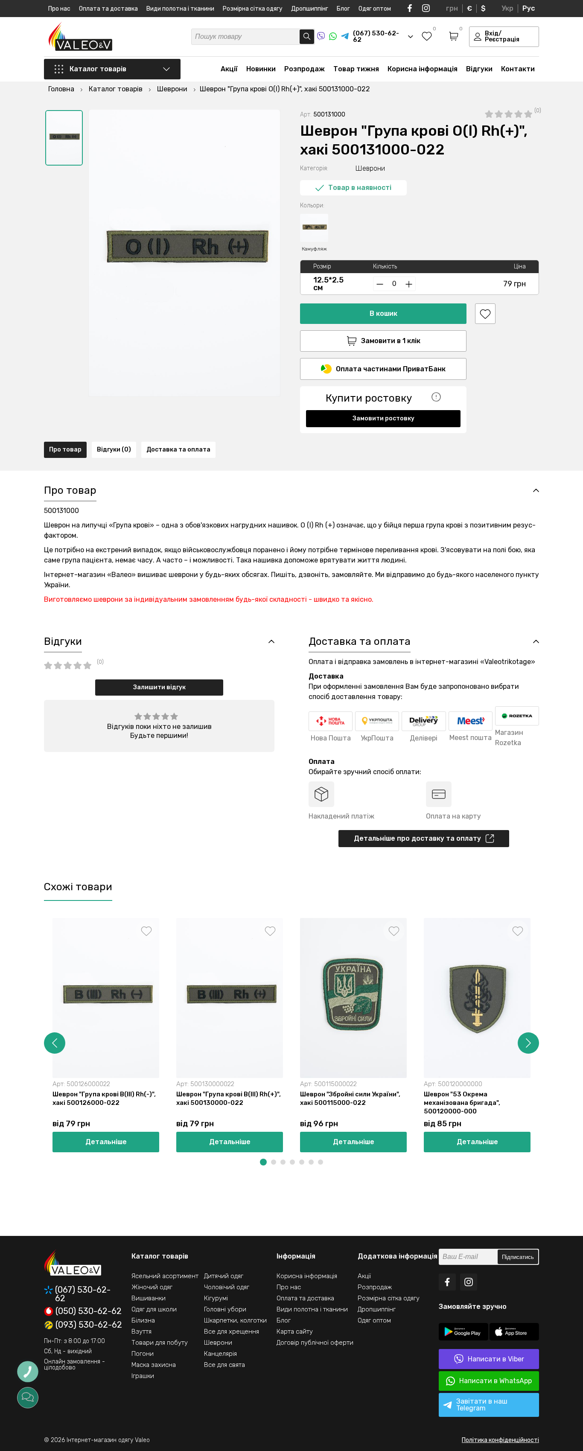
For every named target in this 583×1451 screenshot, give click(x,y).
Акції (229, 69)
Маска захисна (153, 1365)
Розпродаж (304, 69)
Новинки (261, 69)
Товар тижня (356, 69)
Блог (343, 8)
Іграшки (142, 1376)
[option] (64, 138)
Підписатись (518, 1257)
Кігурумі (216, 1298)
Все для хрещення (231, 1331)
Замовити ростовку (383, 418)
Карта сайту (295, 1331)
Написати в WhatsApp (495, 1381)
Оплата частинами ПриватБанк (391, 369)
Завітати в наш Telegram (481, 1404)
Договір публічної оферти (315, 1342)
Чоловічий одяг (226, 1287)
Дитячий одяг (223, 1276)
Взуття (141, 1331)
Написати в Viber (496, 1359)
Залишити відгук (159, 687)
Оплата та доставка (108, 8)
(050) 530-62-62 (88, 1311)
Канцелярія (220, 1354)
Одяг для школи (154, 1309)
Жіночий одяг (151, 1287)
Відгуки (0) (114, 449)
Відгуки (479, 69)
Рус (528, 8)
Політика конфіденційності (500, 1440)
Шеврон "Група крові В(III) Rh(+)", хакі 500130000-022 (228, 1098)
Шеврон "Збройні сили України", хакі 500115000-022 (350, 1098)
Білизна (143, 1320)
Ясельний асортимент (164, 1276)
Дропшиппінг (309, 8)
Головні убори (225, 1309)
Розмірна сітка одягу (253, 8)
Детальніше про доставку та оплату (417, 838)
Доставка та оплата (178, 449)
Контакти (518, 69)
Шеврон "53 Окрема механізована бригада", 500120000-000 (462, 1102)
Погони (142, 1354)
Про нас (59, 8)
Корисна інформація (423, 69)
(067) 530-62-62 (83, 1293)
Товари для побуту (159, 1342)
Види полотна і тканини (180, 8)
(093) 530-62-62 (88, 1325)
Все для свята (224, 1365)
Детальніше (106, 1142)
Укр (507, 8)
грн (452, 8)
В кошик (383, 313)
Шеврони (218, 1342)
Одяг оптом (375, 8)
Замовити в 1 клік (390, 341)
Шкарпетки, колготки (235, 1320)
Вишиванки (148, 1298)
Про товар (65, 449)
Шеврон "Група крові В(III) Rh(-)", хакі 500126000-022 (104, 1098)
